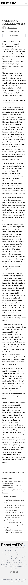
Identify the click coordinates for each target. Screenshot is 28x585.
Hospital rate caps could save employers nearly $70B (14, 506)
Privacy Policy (10, 581)
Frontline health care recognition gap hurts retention (13, 511)
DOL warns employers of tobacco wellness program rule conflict (14, 525)
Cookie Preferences (20, 581)
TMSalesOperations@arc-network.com (12, 489)
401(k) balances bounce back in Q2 (14, 501)
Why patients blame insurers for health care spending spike (13, 531)
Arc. (11, 579)
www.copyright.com (7, 485)
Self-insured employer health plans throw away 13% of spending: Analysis (14, 518)
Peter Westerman (12, 27)
